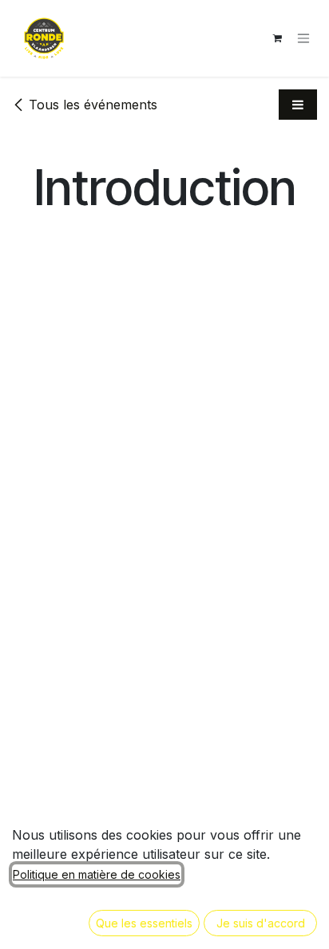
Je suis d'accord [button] (260, 923)
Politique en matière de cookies (96, 874)
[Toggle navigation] (303, 39)
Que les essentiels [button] (144, 923)
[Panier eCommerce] (277, 38)
